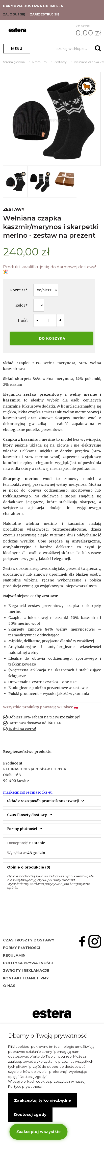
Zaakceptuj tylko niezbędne (42, 1100)
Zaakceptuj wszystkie (38, 1131)
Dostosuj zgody (30, 1114)
